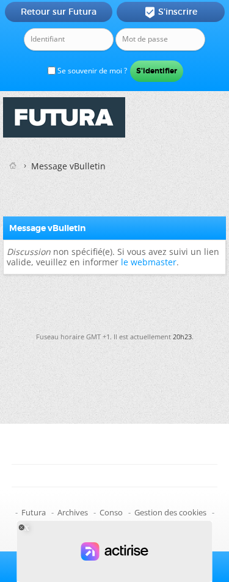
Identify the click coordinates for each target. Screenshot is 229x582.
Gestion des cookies (170, 512)
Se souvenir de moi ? (91, 70)
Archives (72, 512)
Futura (33, 512)
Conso (111, 512)
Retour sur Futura (58, 11)
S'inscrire (170, 12)
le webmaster (148, 262)
